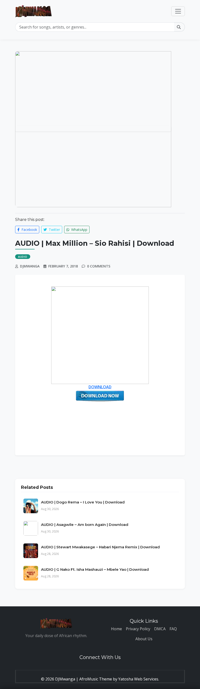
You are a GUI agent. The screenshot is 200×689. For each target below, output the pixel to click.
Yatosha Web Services (138, 679)
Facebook (28, 229)
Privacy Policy (138, 628)
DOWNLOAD (100, 387)
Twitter (54, 229)
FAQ (173, 628)
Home (116, 628)
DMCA (160, 628)
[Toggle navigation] (178, 11)
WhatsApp (78, 229)
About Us (143, 638)
